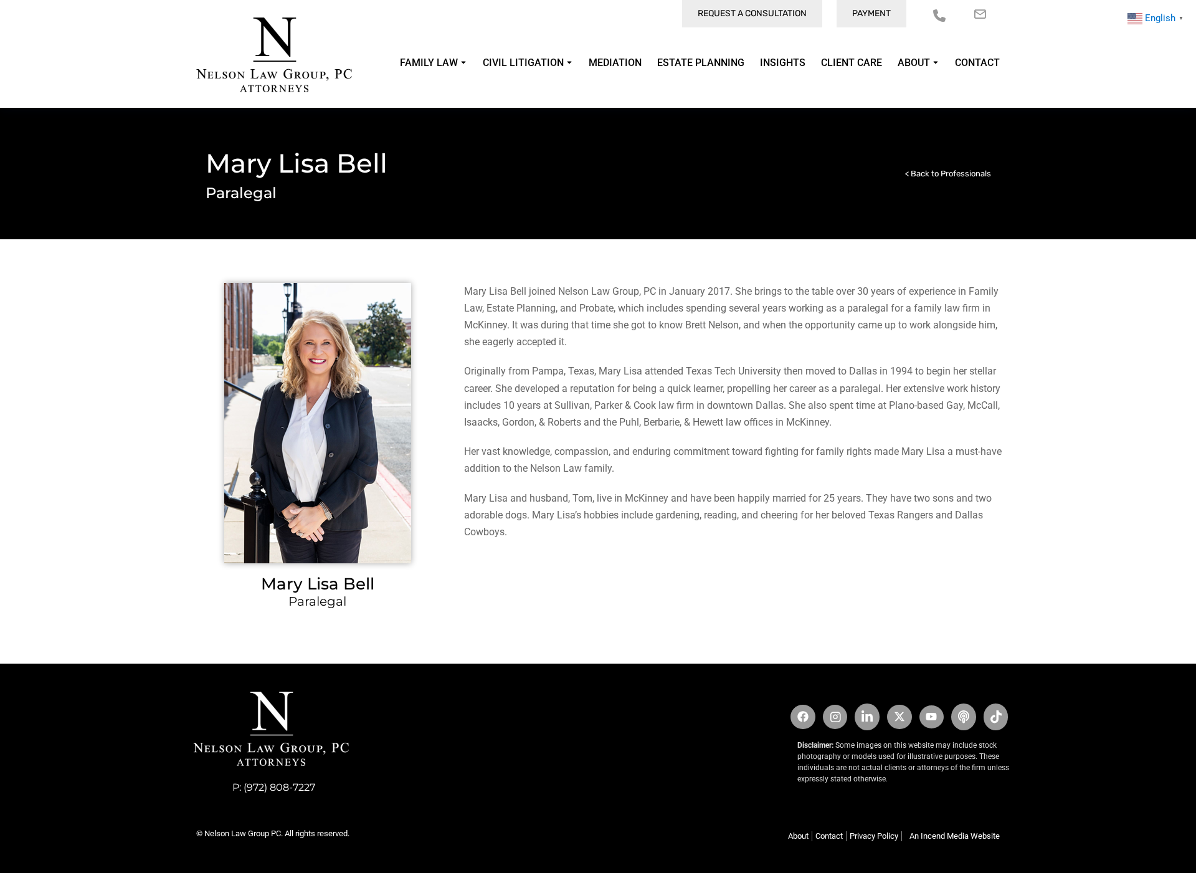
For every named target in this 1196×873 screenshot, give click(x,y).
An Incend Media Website (954, 836)
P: (238, 787)
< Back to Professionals (948, 173)
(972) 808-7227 (279, 787)
